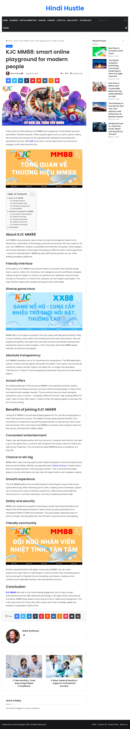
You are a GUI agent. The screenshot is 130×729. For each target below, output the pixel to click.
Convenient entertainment (22, 214)
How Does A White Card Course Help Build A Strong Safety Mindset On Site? (115, 90)
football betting (58, 465)
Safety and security (20, 222)
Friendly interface (18, 201)
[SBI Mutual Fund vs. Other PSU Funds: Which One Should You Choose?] (100, 127)
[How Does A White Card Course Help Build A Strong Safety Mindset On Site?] (100, 86)
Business (14, 20)
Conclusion (13, 227)
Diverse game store (20, 203)
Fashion (42, 20)
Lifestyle (61, 20)
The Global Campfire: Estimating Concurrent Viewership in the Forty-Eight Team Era (115, 68)
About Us (123, 724)
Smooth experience (20, 219)
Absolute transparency (21, 206)
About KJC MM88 (16, 198)
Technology (85, 20)
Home (5, 20)
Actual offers (17, 208)
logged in (20, 708)
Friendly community (20, 224)
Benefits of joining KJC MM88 (21, 211)
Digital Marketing (28, 20)
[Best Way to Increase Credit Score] (100, 51)
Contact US (102, 724)
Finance (51, 20)
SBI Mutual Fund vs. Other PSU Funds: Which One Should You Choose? (115, 128)
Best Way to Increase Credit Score (115, 51)
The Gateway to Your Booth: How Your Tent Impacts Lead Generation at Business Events (116, 110)
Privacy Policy (113, 724)
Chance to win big (19, 217)
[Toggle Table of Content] (31, 194)
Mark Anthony (15, 73)
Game (16, 41)
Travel (6, 28)
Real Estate (72, 20)
